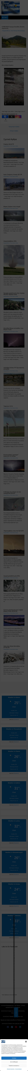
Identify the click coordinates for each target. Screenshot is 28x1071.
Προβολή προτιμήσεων (14, 1065)
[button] (26, 1041)
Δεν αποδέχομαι (14, 1061)
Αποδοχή (14, 1058)
